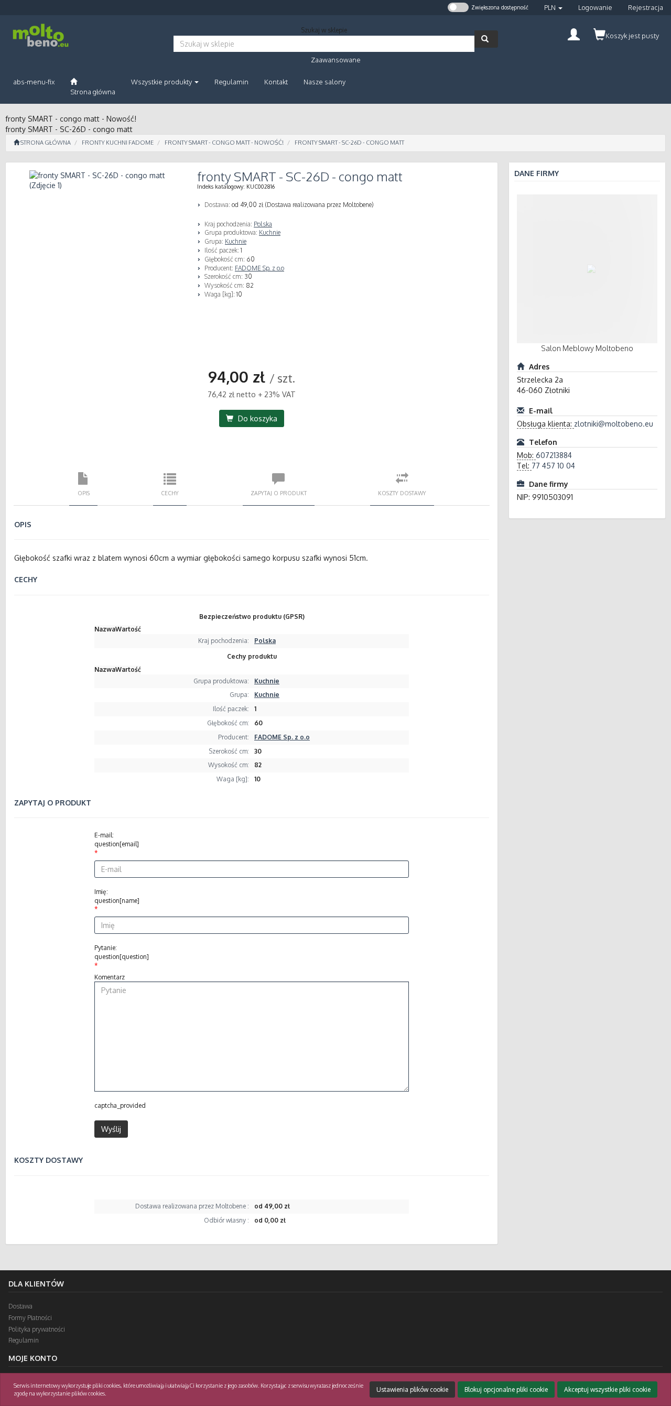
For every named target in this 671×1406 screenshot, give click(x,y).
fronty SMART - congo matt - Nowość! (224, 142)
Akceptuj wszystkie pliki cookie (607, 1389)
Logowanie (595, 7)
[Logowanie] (574, 33)
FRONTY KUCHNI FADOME (118, 142)
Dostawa (20, 1306)
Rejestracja (645, 7)
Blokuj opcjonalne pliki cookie (506, 1389)
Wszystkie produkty (162, 82)
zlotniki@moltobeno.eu (613, 423)
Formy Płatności (30, 1318)
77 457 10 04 (553, 465)
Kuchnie (269, 232)
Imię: (116, 896)
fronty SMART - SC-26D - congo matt (349, 142)
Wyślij (111, 1129)
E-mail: (116, 839)
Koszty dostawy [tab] (402, 492)
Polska (263, 224)
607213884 (554, 455)
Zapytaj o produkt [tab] (279, 492)
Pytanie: (121, 952)
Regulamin (23, 1340)
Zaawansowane (336, 60)
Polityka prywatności (36, 1329)
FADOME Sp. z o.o (259, 268)
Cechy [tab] (170, 492)
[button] (553, 7)
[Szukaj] (486, 39)
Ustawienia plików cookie (412, 1389)
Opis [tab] (84, 492)
